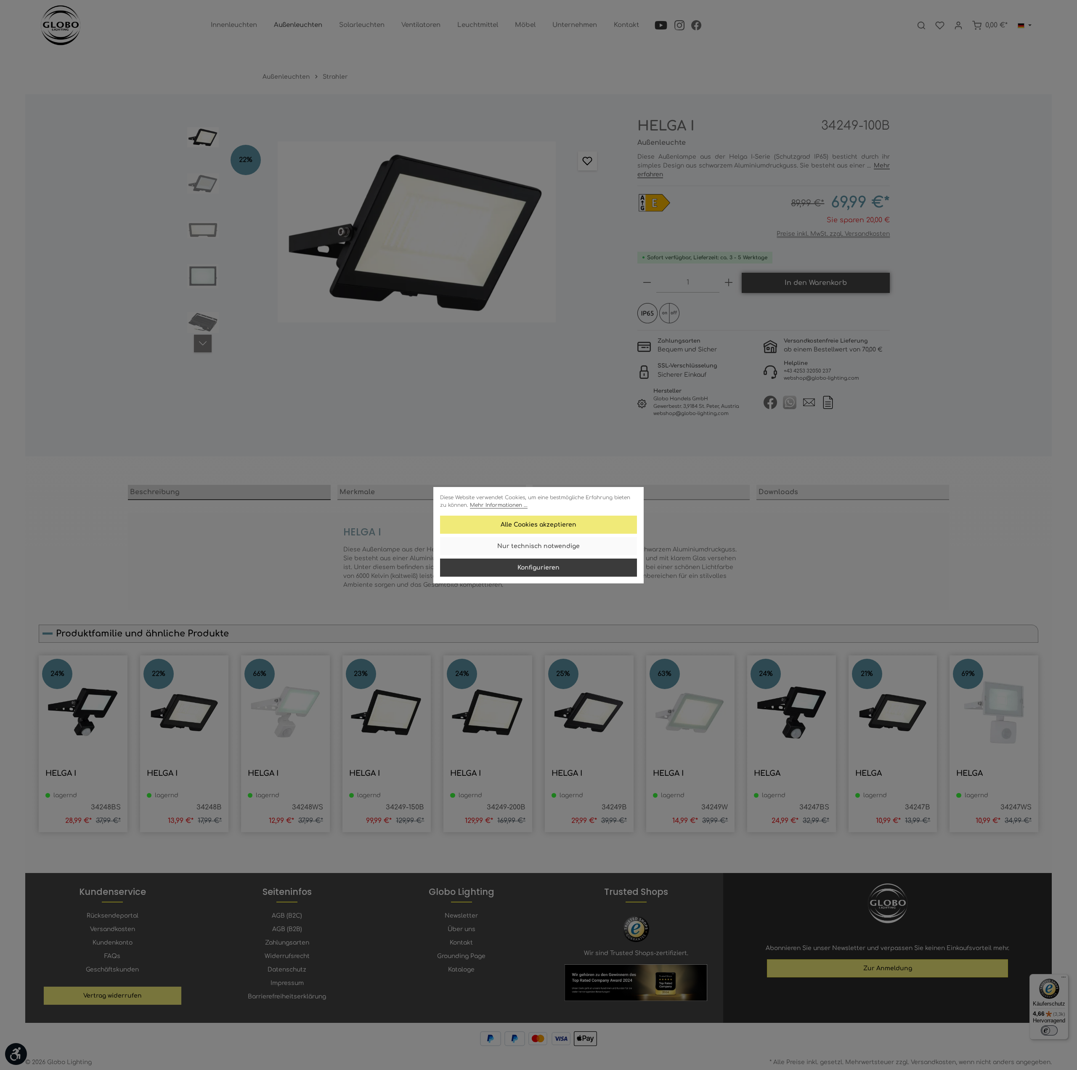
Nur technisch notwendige (538, 546)
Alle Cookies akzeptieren (538, 525)
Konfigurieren (538, 567)
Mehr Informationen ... (499, 505)
